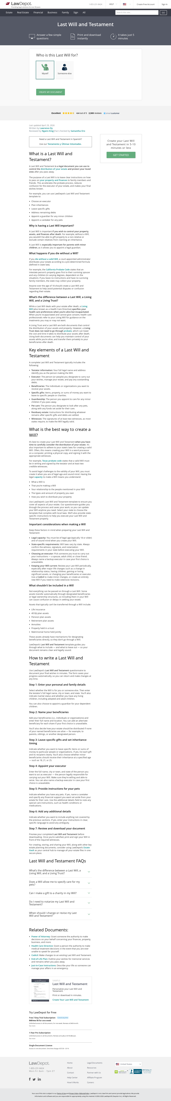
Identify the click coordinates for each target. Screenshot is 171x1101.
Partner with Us (94, 1072)
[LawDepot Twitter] (35, 1079)
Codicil (34, 955)
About (69, 1067)
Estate (9, 12)
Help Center (72, 1077)
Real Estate (23, 12)
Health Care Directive (42, 945)
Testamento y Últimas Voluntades (64, 144)
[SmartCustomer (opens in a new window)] (111, 113)
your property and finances (53, 180)
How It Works (73, 1082)
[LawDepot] (18, 3)
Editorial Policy (84, 1093)
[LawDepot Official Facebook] (31, 1079)
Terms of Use (61, 1093)
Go (163, 12)
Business (52, 12)
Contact (70, 1072)
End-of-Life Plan (39, 958)
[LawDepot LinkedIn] (39, 1079)
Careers (90, 1082)
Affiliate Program (94, 1077)
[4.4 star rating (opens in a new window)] (68, 113)
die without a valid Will (46, 259)
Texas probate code (52, 460)
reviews (95, 113)
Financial (38, 12)
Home (69, 1063)
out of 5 (81, 113)
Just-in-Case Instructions (43, 965)
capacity (38, 477)
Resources (91, 1067)
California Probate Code (58, 269)
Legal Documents (94, 1063)
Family (65, 12)
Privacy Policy (74, 1093)
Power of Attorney (40, 936)
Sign (76, 12)
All (84, 12)
